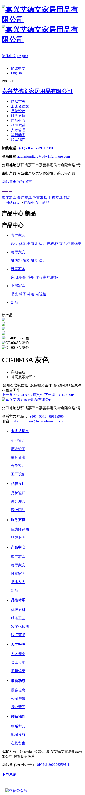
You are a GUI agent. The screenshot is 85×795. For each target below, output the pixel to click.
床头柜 (20, 277)
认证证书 (18, 635)
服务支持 (18, 116)
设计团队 (18, 510)
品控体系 (18, 125)
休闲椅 (24, 244)
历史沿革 (18, 449)
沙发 (14, 244)
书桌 (14, 294)
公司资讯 (18, 698)
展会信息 (18, 690)
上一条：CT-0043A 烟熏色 (23, 395)
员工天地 (18, 662)
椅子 (22, 294)
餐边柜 (16, 260)
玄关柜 (64, 244)
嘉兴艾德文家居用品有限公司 (37, 91)
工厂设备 (18, 474)
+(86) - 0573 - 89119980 (35, 148)
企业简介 (18, 440)
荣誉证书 (18, 457)
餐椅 (26, 260)
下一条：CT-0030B (59, 395)
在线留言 (24, 182)
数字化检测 (20, 626)
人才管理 (18, 130)
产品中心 (18, 120)
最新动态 (18, 135)
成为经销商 (20, 529)
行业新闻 (18, 707)
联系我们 (18, 140)
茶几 (34, 244)
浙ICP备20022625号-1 (52, 765)
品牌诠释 (18, 493)
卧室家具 (40, 198)
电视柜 (52, 244)
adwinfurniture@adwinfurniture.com (43, 156)
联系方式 (18, 726)
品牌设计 (18, 111)
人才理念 (18, 654)
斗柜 (30, 277)
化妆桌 (40, 277)
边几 (42, 244)
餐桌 (34, 260)
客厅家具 (9, 198)
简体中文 (9, 56)
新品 (67, 198)
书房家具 (55, 198)
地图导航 (18, 735)
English (22, 56)
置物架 (76, 244)
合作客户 (18, 466)
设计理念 (18, 501)
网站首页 (18, 101)
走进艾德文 (20, 106)
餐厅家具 (24, 198)
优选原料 (18, 610)
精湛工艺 (18, 618)
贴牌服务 (18, 538)
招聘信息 (18, 671)
